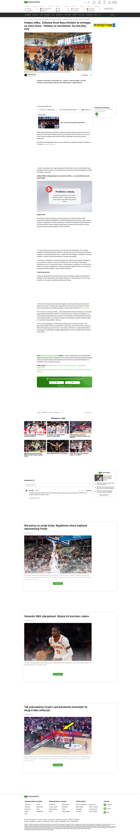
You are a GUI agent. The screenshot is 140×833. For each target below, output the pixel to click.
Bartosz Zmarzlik (93, 807)
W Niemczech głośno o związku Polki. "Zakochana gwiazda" (105, 484)
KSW (26, 814)
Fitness (27, 811)
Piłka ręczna (81, 14)
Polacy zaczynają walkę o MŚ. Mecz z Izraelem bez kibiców (34, 435)
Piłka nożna (35, 14)
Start (25, 19)
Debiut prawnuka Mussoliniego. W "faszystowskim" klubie (108, 477)
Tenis (41, 14)
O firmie (39, 819)
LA (99, 14)
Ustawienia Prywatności (61, 819)
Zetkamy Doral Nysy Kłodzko (49, 355)
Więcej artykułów (103, 495)
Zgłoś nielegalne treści (34, 498)
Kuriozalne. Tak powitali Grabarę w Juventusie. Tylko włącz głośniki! (105, 491)
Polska (39, 412)
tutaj (52, 829)
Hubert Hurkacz (93, 811)
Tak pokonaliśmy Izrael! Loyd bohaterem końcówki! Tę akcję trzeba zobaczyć (80, 436)
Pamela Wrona (32, 74)
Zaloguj (114, 2)
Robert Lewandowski (81, 804)
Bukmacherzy (59, 14)
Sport (68, 821)
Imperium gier (74, 821)
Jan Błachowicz (93, 809)
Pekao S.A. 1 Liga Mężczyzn (54, 412)
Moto (95, 14)
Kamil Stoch (92, 804)
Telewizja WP (46, 821)
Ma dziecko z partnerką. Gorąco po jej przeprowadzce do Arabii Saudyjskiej (105, 487)
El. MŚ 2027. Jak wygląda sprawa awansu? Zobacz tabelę (56, 435)
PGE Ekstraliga (65, 811)
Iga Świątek (79, 809)
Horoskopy (32, 821)
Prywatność (51, 819)
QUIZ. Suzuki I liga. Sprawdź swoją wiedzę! (72, 122)
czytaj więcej (84, 308)
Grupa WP (33, 819)
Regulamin (76, 819)
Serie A (64, 809)
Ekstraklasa (52, 804)
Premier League (53, 807)
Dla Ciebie (27, 14)
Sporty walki (68, 14)
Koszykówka (89, 14)
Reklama (71, 819)
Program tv (39, 821)
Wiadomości (63, 821)
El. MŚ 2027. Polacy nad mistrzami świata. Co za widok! (79, 454)
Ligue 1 (51, 811)
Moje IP (57, 821)
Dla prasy (44, 819)
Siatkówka (47, 14)
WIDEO (74, 14)
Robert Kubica (79, 807)
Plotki (52, 821)
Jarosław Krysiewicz (38, 19)
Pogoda (26, 821)
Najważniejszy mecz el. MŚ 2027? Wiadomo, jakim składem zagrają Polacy (33, 455)
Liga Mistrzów (65, 804)
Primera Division (53, 809)
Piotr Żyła (78, 811)
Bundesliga (64, 807)
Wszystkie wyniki (108, 8)
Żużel (52, 14)
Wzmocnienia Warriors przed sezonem (57, 453)
